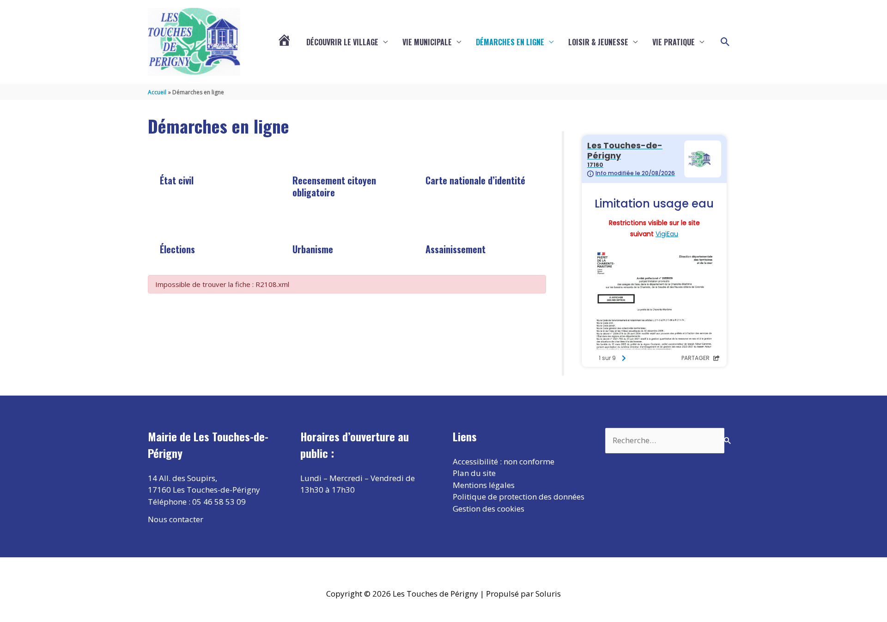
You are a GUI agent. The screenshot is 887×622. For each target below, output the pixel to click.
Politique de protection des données (518, 496)
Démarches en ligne (510, 42)
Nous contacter (175, 519)
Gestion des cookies (488, 508)
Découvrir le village (342, 42)
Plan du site (474, 473)
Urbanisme (312, 249)
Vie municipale (427, 42)
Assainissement (455, 249)
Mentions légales (484, 485)
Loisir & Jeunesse (598, 42)
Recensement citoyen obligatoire (334, 186)
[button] (725, 42)
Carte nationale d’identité (475, 180)
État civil (177, 180)
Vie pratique (673, 42)
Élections (177, 249)
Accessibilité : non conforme (503, 461)
